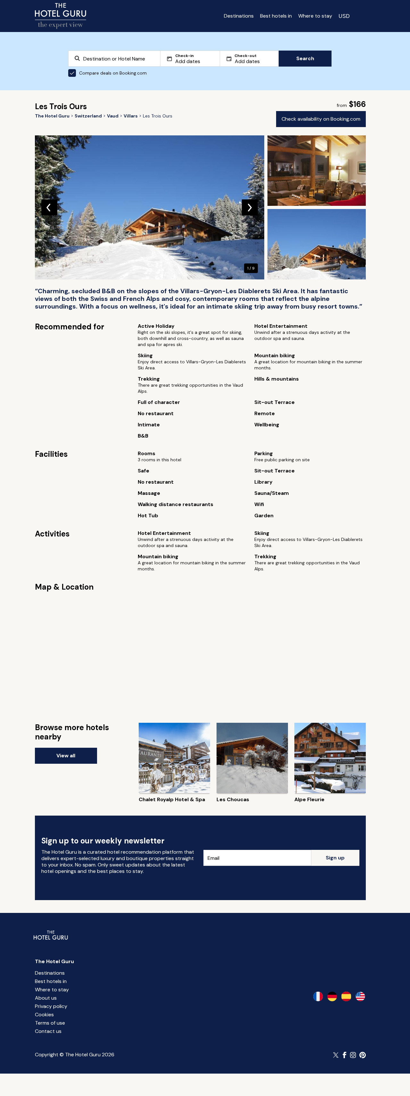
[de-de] (332, 996)
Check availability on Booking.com (321, 119)
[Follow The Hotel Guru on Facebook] (345, 1055)
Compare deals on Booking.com (113, 73)
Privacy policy (51, 1006)
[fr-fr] (318, 996)
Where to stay (315, 15)
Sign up (335, 857)
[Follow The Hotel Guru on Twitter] (336, 1055)
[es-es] (346, 996)
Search (305, 58)
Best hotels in (276, 15)
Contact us (48, 1031)
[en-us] (360, 996)
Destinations (239, 15)
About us (46, 998)
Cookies (44, 1014)
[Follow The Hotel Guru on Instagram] (353, 1055)
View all (65, 755)
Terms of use (50, 1022)
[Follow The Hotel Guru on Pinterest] (362, 1055)
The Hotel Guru (54, 961)
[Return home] (60, 16)
